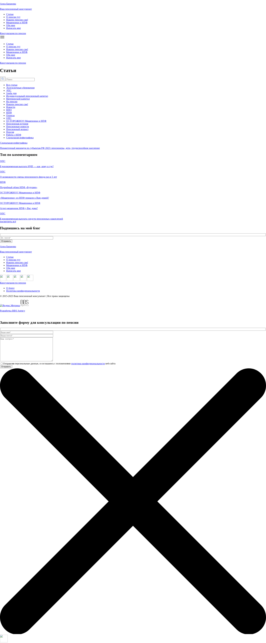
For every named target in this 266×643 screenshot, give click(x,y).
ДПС (8, 90)
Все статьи (11, 85)
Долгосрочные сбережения (20, 87)
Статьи (10, 14)
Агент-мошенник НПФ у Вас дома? (19, 208)
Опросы (10, 115)
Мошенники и (17, 22)
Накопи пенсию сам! (17, 19)
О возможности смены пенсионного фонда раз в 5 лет (28, 177)
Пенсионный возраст (17, 129)
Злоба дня (11, 93)
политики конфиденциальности (88, 363)
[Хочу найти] (3, 79)
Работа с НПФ (13, 135)
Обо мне (10, 25)
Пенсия (10, 132)
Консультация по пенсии (13, 33)
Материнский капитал (18, 98)
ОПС (9, 118)
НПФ (9, 112)
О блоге (10, 288)
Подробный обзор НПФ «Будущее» (18, 187)
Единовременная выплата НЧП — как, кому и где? (27, 166)
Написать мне (13, 28)
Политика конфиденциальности (23, 291)
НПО (9, 110)
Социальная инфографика (20, 137)
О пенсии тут (13, 17)
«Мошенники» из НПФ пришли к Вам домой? (24, 198)
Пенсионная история (17, 123)
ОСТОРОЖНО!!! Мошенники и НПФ (26, 121)
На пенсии (11, 101)
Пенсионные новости (17, 126)
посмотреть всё (8, 221)
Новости (10, 107)
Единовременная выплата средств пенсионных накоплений (31, 218)
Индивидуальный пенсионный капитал (27, 96)
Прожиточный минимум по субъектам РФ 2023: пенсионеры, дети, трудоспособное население (50, 148)
